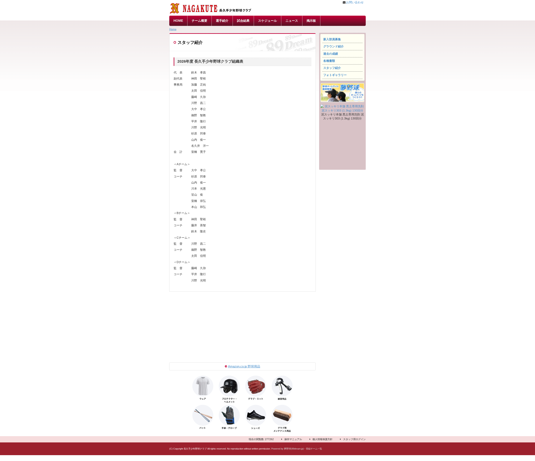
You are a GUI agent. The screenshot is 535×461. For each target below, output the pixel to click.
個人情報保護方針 (322, 439)
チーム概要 (199, 20)
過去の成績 (330, 53)
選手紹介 (222, 20)
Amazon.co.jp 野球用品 (244, 366)
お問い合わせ (355, 2)
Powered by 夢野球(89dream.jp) (287, 448)
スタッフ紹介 (332, 68)
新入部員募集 (332, 39)
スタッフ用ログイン (354, 439)
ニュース (291, 20)
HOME (178, 20)
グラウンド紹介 (333, 46)
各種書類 (329, 60)
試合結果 (243, 20)
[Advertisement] (342, 146)
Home (172, 29)
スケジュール (267, 20)
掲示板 (311, 20)
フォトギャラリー (335, 75)
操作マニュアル (293, 439)
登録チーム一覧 (314, 448)
